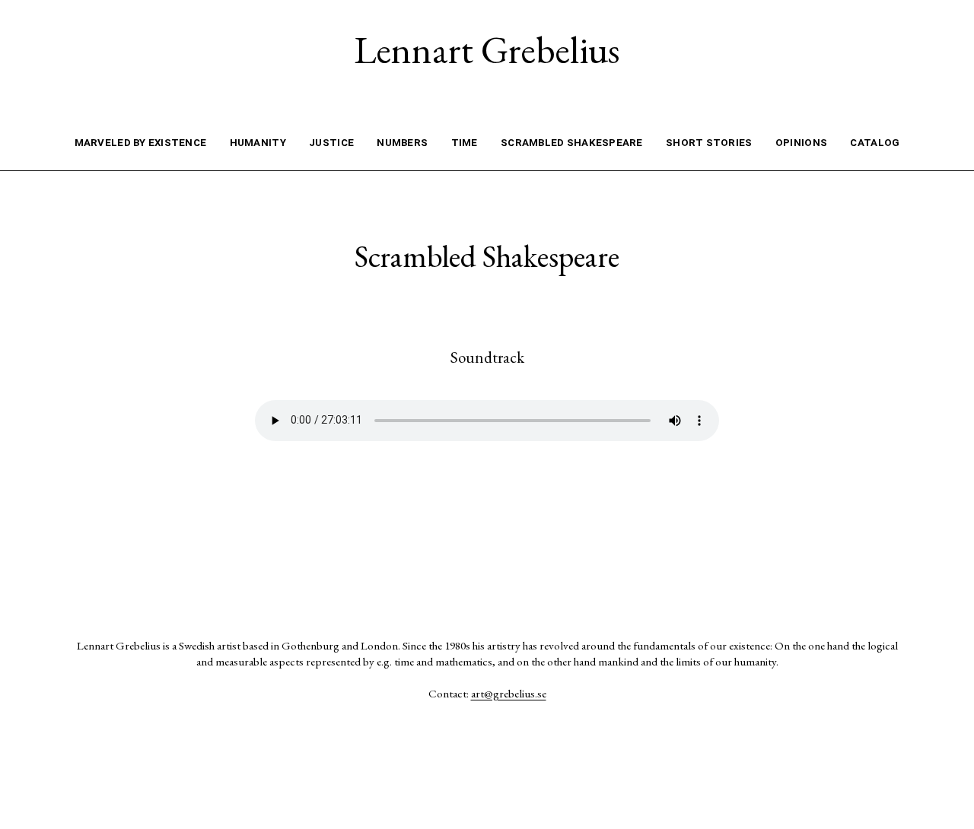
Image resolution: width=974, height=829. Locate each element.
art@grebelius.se (508, 693)
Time (464, 142)
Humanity (258, 142)
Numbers (402, 142)
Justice (331, 142)
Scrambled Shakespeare (572, 142)
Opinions (801, 142)
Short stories (709, 142)
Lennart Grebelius (487, 50)
